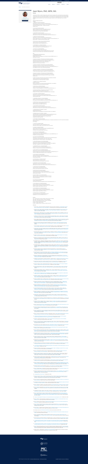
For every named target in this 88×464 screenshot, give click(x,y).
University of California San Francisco (23, 0)
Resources (63, 4)
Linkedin (60, 2)
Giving (67, 4)
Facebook (58, 2)
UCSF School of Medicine (53, 0)
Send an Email (25, 17)
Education (58, 4)
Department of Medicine (59, 0)
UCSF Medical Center (67, 0)
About (49, 4)
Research (53, 4)
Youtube (59, 2)
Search (68, 2)
